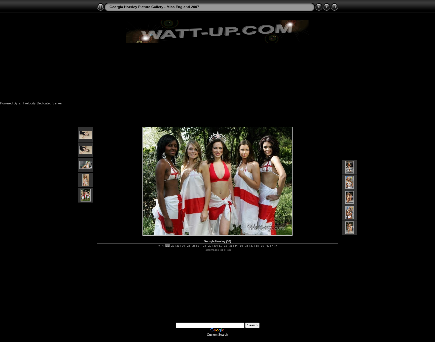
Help (228, 249)
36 (246, 245)
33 (231, 245)
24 (183, 245)
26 (194, 245)
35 (241, 245)
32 (225, 245)
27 (199, 245)
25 (188, 245)
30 (215, 245)
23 (178, 245)
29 (209, 245)
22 (172, 245)
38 (257, 245)
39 (262, 245)
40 (268, 245)
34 (236, 245)
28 (204, 245)
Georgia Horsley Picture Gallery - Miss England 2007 (154, 7)
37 (252, 245)
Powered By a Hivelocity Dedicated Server (31, 103)
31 (220, 245)
